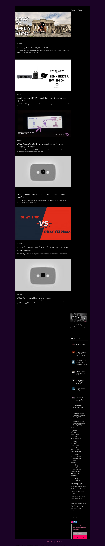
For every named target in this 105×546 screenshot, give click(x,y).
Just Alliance (74, 493)
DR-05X (80, 486)
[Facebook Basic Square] (74, 522)
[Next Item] (84, 317)
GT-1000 (78, 491)
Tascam (72, 503)
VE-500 (84, 503)
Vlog (72, 506)
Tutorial (80, 503)
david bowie (74, 508)
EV (71, 489)
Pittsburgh (73, 496)
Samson (81, 498)
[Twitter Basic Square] (76, 522)
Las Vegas (80, 493)
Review (72, 498)
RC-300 (78, 496)
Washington (77, 506)
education (80, 508)
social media (74, 510)
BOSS (72, 486)
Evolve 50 (73, 491)
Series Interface (81, 501)
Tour (76, 503)
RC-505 (83, 496)
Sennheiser (73, 501)
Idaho (82, 491)
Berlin (76, 486)
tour (79, 510)
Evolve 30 (82, 489)
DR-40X (84, 486)
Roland (76, 498)
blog (82, 506)
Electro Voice (76, 489)
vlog (82, 510)
